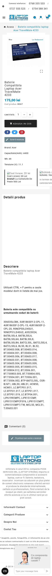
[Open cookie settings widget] (4, 571)
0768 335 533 (37, 3)
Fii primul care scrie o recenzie (28, 438)
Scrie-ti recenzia (17, 139)
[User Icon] (40, 17)
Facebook (7, 132)
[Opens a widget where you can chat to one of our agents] (32, 559)
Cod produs (10, 203)
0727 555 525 (17, 8)
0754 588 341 (40, 8)
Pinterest (22, 132)
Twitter (14, 132)
